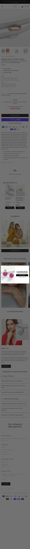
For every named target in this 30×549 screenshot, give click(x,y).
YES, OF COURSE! (22, 275)
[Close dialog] (28, 266)
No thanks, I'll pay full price (22, 277)
